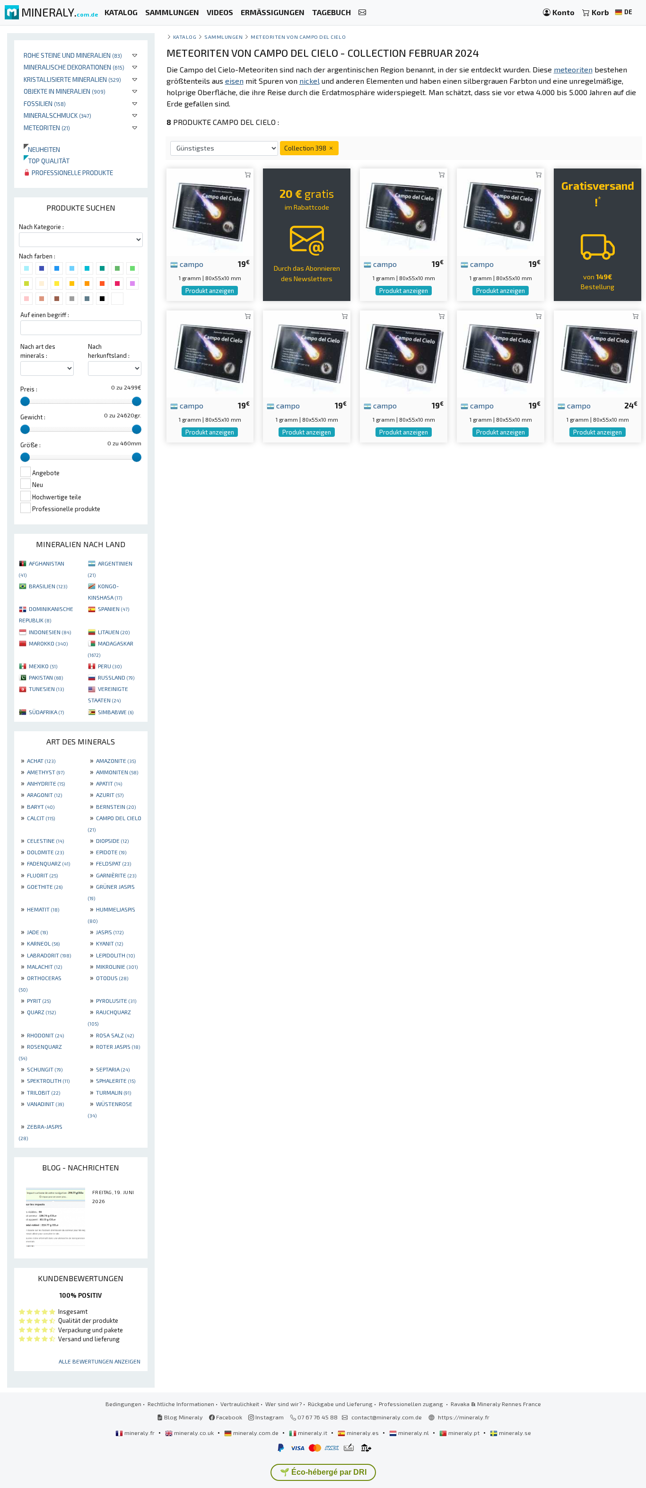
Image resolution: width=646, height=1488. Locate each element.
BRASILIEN (48, 586)
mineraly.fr (139, 1432)
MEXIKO (43, 666)
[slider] (25, 401)
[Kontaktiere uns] (362, 12)
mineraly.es (362, 1432)
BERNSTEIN (116, 806)
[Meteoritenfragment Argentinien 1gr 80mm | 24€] (597, 352)
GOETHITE (44, 886)
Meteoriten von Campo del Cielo (298, 37)
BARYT (40, 806)
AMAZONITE (116, 760)
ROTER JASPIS (118, 1046)
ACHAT (41, 760)
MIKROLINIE (117, 966)
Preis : (28, 389)
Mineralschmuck (57, 115)
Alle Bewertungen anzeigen (99, 1361)
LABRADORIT (49, 955)
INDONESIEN (50, 632)
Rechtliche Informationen (181, 1403)
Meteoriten (47, 128)
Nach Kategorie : (41, 226)
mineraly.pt (464, 1432)
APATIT (109, 783)
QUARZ (41, 1012)
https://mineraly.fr (463, 1417)
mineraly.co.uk (194, 1432)
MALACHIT (44, 966)
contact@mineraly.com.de (386, 1417)
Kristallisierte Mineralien (72, 79)
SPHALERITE (115, 1080)
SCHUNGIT (44, 1069)
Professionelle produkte (71, 172)
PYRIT (39, 1000)
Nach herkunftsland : (109, 351)
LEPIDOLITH (115, 955)
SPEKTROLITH (48, 1080)
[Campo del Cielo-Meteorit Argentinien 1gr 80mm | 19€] (403, 211)
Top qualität (47, 161)
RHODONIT (45, 1035)
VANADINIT (45, 1103)
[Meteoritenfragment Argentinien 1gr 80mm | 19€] (210, 352)
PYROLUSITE (116, 1000)
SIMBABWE (115, 712)
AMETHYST (45, 772)
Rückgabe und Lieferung (340, 1403)
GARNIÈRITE (116, 875)
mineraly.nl (413, 1432)
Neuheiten (42, 149)
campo (190, 263)
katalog (185, 37)
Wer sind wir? (283, 1403)
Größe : (30, 445)
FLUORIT (42, 875)
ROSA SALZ (115, 1035)
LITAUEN (114, 632)
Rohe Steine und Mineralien (73, 55)
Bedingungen (123, 1403)
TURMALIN (113, 1092)
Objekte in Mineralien (64, 91)
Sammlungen (223, 37)
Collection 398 (306, 148)
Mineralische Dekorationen (74, 67)
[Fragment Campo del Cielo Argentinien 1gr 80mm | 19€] (210, 211)
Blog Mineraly (183, 1417)
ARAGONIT (44, 794)
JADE (37, 932)
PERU (110, 666)
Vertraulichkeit (239, 1403)
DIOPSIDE (112, 840)
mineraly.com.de (256, 1432)
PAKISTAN (46, 677)
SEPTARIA (113, 1069)
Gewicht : (32, 417)
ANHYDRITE (46, 783)
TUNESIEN (46, 688)
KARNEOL (43, 943)
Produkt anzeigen (209, 290)
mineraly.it (313, 1432)
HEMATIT (43, 909)
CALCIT (41, 818)
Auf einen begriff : (44, 315)
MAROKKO (48, 643)
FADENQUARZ (48, 863)
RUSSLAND (116, 677)
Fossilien (45, 103)
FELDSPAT (113, 863)
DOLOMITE (45, 852)
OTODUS (112, 977)
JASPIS (109, 932)
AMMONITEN (117, 772)
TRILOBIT (43, 1092)
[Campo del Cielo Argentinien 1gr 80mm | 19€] (500, 211)
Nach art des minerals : (37, 351)
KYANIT (109, 943)
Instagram (269, 1417)
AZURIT (109, 794)
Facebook (228, 1417)
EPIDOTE (111, 852)
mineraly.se (514, 1432)
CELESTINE (45, 840)
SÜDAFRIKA (46, 712)
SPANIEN (113, 608)
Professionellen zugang (412, 1403)
